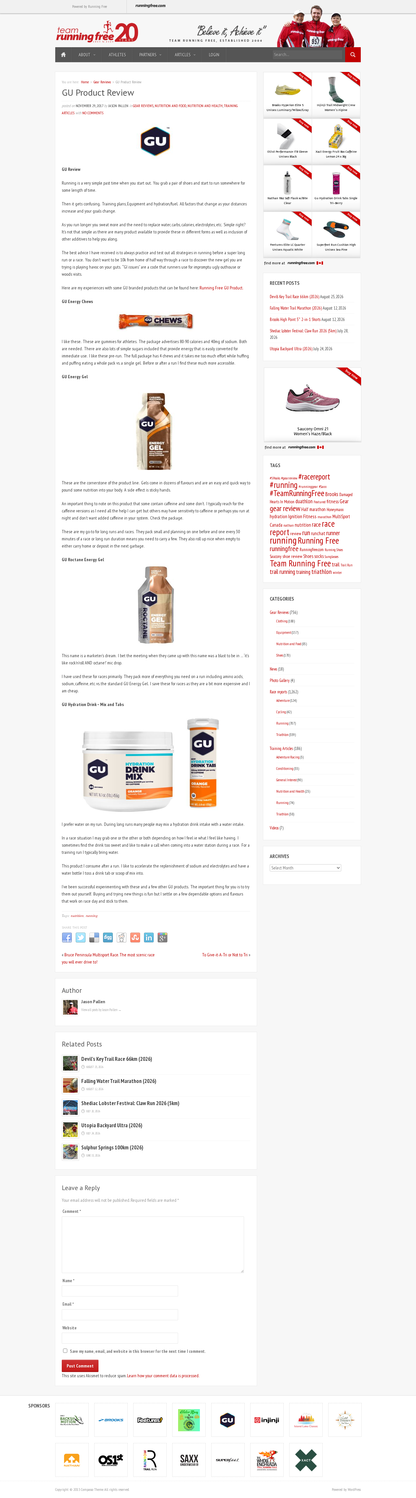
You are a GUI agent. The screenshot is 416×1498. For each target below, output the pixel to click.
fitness (333, 501)
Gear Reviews (102, 81)
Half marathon (313, 509)
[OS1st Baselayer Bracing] (111, 1459)
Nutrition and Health (205, 105)
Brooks (331, 494)
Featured (320, 501)
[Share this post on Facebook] (67, 941)
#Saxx (323, 486)
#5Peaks (275, 478)
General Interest (286, 779)
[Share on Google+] (162, 941)
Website (69, 1328)
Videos (274, 827)
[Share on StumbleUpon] (135, 941)
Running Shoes (334, 550)
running (92, 915)
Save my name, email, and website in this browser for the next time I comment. (138, 1351)
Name (68, 1280)
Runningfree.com (312, 549)
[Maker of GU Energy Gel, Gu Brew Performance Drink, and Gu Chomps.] (228, 1419)
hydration (278, 516)
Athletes (117, 55)
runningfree (284, 548)
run (306, 532)
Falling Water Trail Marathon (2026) (118, 1081)
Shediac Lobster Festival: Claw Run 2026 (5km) (130, 1103)
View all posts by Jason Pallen (101, 1009)
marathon (325, 516)
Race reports (278, 691)
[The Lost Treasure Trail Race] (345, 1419)
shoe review (292, 556)
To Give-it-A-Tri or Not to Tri (225, 955)
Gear (344, 501)
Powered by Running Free (89, 6)
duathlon (304, 501)
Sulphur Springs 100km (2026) (112, 1147)
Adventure (283, 700)
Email (68, 1304)
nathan (288, 525)
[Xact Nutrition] (306, 1459)
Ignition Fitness (302, 516)
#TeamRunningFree (297, 493)
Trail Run (346, 565)
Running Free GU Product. (221, 288)
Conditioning (284, 768)
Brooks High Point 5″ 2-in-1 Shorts (295, 319)
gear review (285, 508)
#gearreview (289, 478)
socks (319, 556)
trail (336, 564)
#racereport (314, 476)
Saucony (275, 556)
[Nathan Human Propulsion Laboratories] (72, 1459)
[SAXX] (189, 1459)
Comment (71, 1211)
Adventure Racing (288, 757)
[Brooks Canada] (111, 1419)
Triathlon (282, 734)
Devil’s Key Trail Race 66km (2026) (116, 1058)
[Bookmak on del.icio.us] (94, 941)
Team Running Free (300, 563)
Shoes (308, 556)
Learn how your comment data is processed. (163, 1376)
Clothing (282, 620)
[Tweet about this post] (80, 941)
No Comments (92, 112)
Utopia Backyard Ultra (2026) (111, 1125)
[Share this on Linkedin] (149, 941)
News (273, 669)
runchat (318, 533)
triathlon (321, 571)
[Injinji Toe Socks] (267, 1419)
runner (333, 533)
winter (337, 572)
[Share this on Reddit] (121, 941)
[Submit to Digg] (108, 941)
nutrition (77, 915)
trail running (282, 572)
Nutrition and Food (170, 105)
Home (63, 54)
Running (282, 723)
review (295, 533)
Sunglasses (331, 556)
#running (284, 484)
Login (214, 55)
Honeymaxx (335, 509)
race (316, 524)
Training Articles (281, 748)
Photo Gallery (280, 680)
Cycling (281, 711)
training (303, 572)
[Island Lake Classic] (306, 1419)
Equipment (283, 632)
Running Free (318, 540)
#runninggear (308, 486)
